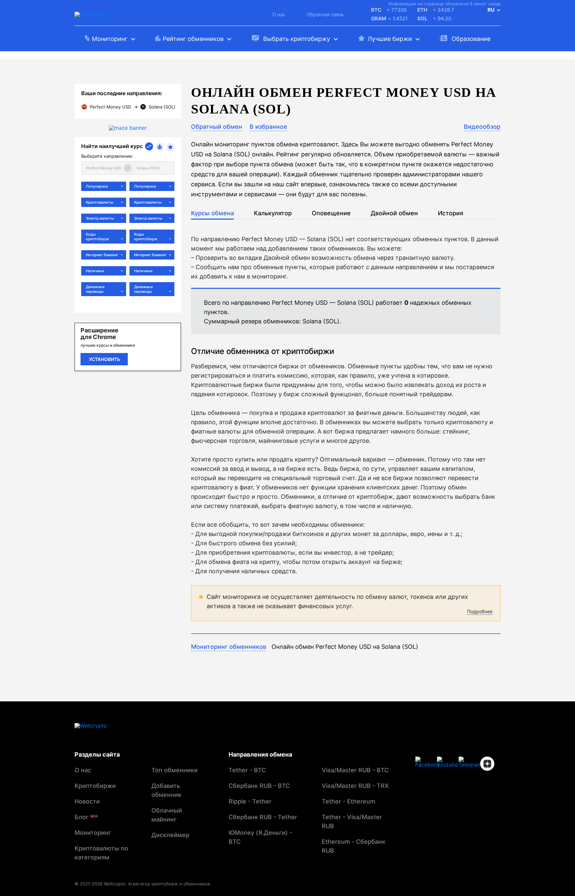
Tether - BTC (247, 770)
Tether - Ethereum (348, 801)
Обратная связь (325, 14)
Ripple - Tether (250, 801)
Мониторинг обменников (228, 646)
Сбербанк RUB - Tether (263, 816)
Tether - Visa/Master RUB (352, 821)
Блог (86, 816)
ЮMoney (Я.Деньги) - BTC (260, 837)
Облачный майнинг (166, 815)
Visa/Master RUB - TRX (355, 785)
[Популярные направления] (160, 147)
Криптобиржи (95, 785)
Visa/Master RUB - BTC (355, 770)
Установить (104, 359)
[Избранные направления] (170, 147)
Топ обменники (174, 770)
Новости (87, 801)
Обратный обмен (216, 126)
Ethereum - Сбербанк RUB (353, 846)
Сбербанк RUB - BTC (259, 785)
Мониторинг (93, 832)
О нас (279, 14)
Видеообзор (482, 126)
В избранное (268, 126)
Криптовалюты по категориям (101, 853)
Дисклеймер (170, 834)
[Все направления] (149, 146)
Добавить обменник (166, 790)
